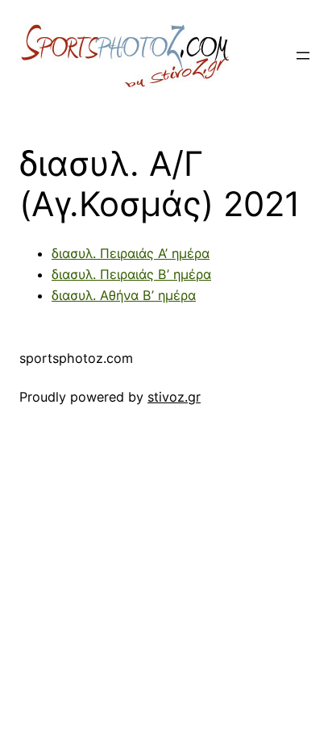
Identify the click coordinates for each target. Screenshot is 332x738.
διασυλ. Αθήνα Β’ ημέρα (124, 295)
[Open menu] (303, 55)
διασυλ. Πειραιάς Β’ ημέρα (131, 274)
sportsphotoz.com (76, 358)
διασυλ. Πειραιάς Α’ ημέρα (131, 253)
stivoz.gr (174, 397)
